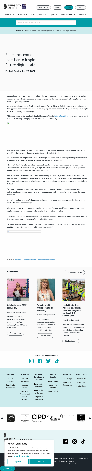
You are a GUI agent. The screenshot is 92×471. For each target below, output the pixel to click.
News (26, 30)
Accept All (40, 462)
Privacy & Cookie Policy (21, 456)
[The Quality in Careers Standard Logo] (67, 416)
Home (18, 30)
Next (90, 418)
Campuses (81, 382)
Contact (80, 7)
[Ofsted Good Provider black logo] (11, 418)
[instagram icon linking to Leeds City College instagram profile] (31, 361)
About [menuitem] (81, 14)
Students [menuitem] (21, 14)
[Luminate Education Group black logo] (25, 440)
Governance (83, 458)
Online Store (81, 386)
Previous (2, 418)
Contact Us (81, 379)
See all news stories (74, 272)
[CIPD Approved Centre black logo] (39, 418)
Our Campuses (43, 7)
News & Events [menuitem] (67, 14)
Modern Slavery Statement (72, 461)
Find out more (15, 333)
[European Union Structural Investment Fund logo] (81, 418)
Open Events (53, 391)
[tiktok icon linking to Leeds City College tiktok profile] (57, 361)
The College (67, 379)
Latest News (53, 381)
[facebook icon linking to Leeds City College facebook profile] (40, 361)
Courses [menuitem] (8, 14)
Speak (7, 468)
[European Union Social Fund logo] (25, 418)
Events (57, 7)
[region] (29, 453)
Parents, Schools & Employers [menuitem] (43, 14)
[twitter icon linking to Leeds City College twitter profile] (48, 361)
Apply (69, 7)
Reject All (18, 462)
